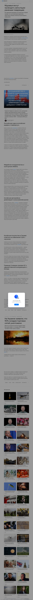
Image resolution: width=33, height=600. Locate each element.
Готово (16, 304)
